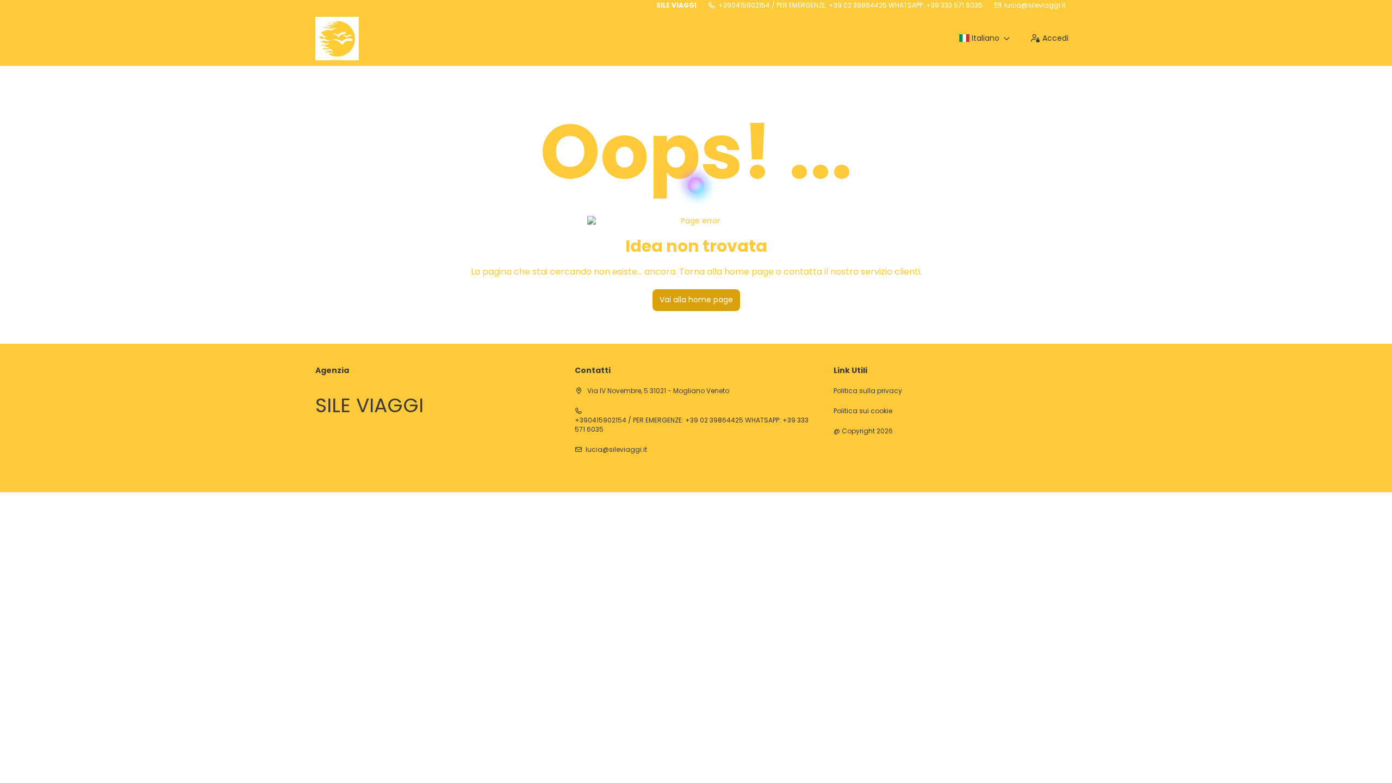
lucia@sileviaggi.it (1035, 5)
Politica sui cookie (863, 411)
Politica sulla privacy (868, 391)
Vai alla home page (696, 299)
